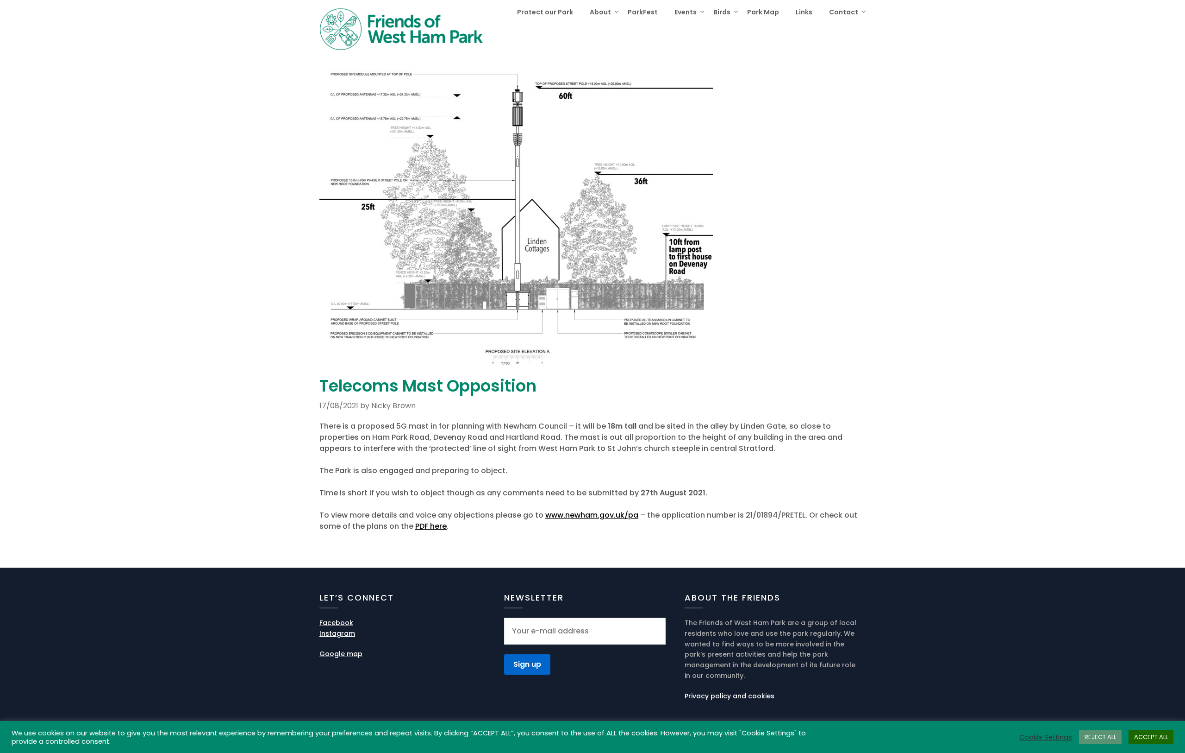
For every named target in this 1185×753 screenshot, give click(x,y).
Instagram (337, 633)
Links (804, 12)
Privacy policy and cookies (730, 696)
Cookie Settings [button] (1045, 737)
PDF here (431, 526)
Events (685, 12)
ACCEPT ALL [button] (1151, 737)
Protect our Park (545, 12)
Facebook (336, 622)
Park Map (763, 12)
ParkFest (643, 12)
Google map (340, 653)
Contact (843, 12)
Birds (721, 12)
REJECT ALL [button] (1100, 737)
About (600, 12)
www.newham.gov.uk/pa (591, 515)
